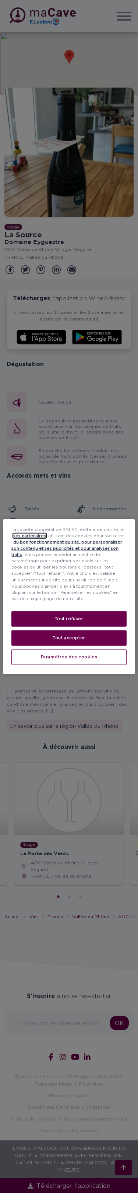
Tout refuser (69, 618)
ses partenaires (29, 536)
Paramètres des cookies (69, 656)
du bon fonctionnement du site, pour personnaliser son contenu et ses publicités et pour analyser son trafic (66, 548)
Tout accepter (69, 637)
